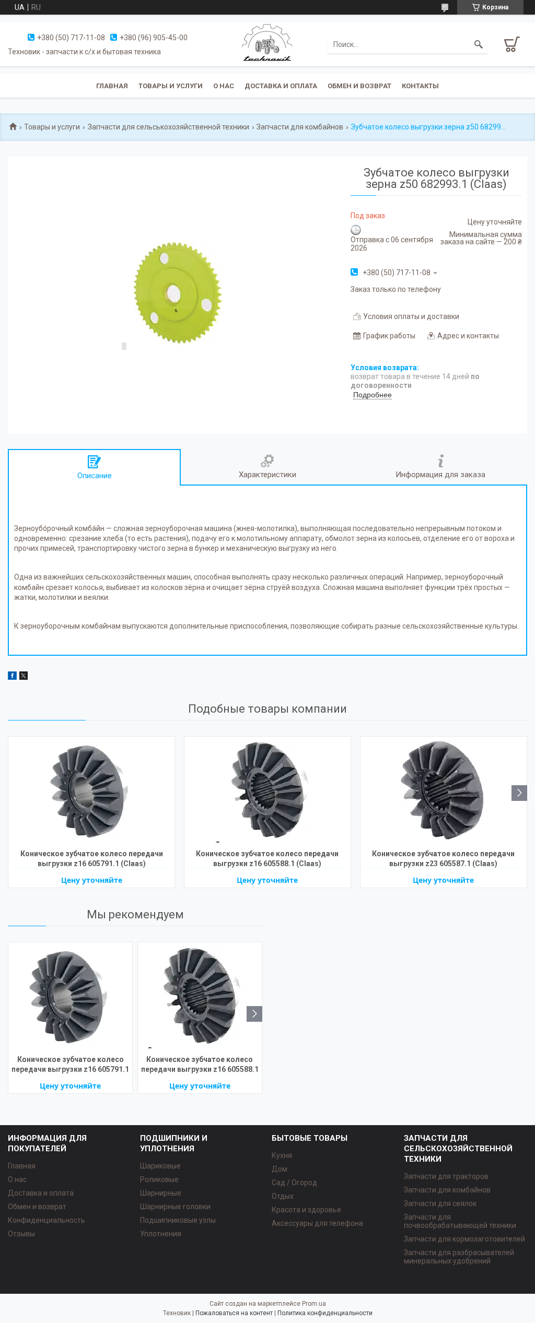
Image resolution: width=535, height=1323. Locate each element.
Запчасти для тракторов (446, 1176)
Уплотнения (160, 1234)
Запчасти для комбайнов (300, 127)
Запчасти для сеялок (440, 1203)
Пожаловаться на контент (234, 1313)
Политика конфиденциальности (325, 1313)
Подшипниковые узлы (178, 1220)
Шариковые (160, 1166)
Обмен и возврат (359, 86)
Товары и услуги (170, 86)
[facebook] (12, 677)
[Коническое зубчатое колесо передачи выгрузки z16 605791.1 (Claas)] (91, 791)
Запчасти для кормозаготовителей (464, 1239)
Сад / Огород (294, 1182)
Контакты (420, 86)
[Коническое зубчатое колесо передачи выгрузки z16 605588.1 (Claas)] (267, 791)
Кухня (282, 1155)
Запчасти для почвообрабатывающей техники (460, 1221)
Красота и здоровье (306, 1210)
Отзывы (21, 1234)
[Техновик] (267, 44)
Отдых (283, 1196)
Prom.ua (314, 1303)
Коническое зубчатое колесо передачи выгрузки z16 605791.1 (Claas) (91, 858)
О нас (223, 86)
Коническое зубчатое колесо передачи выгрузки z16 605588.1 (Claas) (267, 858)
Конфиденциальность (46, 1220)
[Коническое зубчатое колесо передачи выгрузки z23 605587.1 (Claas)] (443, 791)
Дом (279, 1169)
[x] (23, 677)
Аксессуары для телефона (317, 1223)
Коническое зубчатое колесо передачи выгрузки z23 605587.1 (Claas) (443, 858)
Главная (112, 86)
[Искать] (478, 44)
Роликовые (159, 1179)
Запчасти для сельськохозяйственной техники (168, 127)
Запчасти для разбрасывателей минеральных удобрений (459, 1256)
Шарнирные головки (175, 1206)
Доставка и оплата (281, 86)
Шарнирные (160, 1193)
